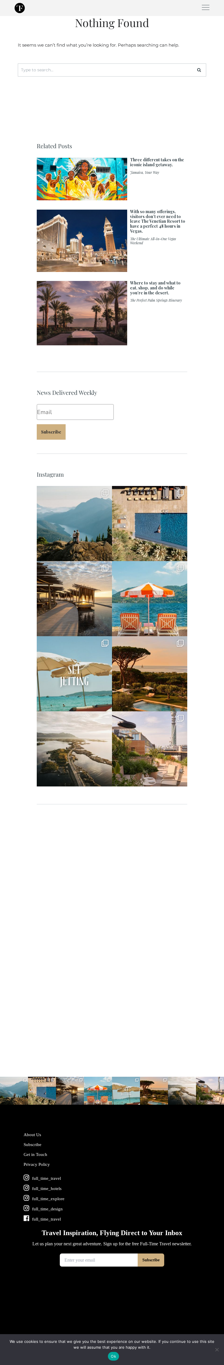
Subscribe (51, 432)
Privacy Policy (37, 1164)
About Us (32, 1134)
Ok (113, 1356)
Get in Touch (35, 1154)
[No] (217, 1349)
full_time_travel (73, 491)
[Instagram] (104, 554)
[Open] (74, 523)
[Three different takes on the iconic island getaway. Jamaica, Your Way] (112, 197)
